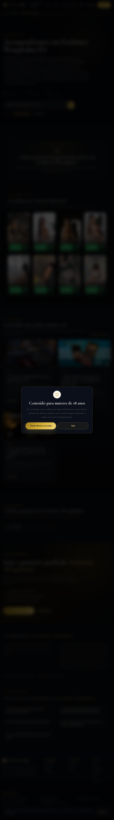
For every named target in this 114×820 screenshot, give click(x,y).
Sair (73, 425)
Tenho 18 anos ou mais (41, 425)
